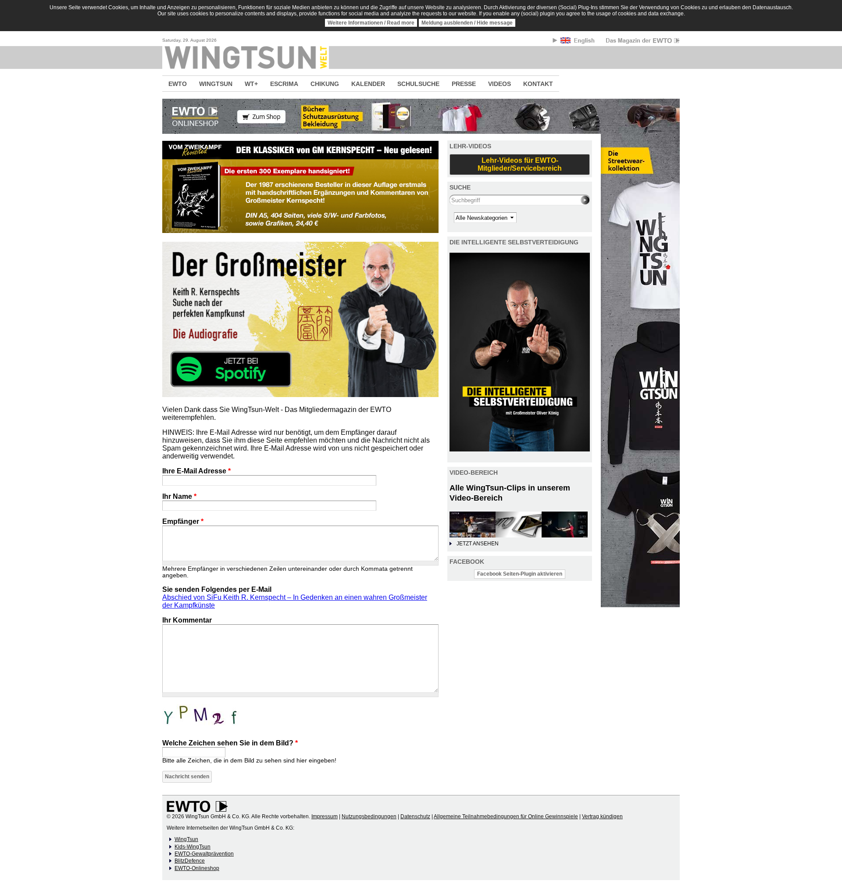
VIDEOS (499, 83)
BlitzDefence (190, 861)
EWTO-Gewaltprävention (204, 854)
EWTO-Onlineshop (197, 868)
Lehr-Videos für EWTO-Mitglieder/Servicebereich (520, 164)
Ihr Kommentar (187, 620)
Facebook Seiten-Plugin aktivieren (519, 574)
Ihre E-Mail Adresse (196, 471)
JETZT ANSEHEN (478, 544)
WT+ (251, 83)
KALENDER (368, 83)
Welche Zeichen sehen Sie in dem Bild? (230, 743)
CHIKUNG (324, 83)
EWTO (177, 83)
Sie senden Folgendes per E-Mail (216, 589)
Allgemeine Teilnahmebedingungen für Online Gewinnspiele (506, 816)
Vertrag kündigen (602, 816)
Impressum (324, 816)
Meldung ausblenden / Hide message (467, 23)
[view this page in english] (578, 42)
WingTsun (186, 839)
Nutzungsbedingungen (369, 816)
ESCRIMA (284, 83)
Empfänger (182, 521)
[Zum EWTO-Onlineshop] (421, 116)
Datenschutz (415, 816)
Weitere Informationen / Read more (371, 23)
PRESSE (464, 83)
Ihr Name (179, 496)
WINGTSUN (215, 83)
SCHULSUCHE (418, 83)
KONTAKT (538, 83)
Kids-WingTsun (192, 847)
